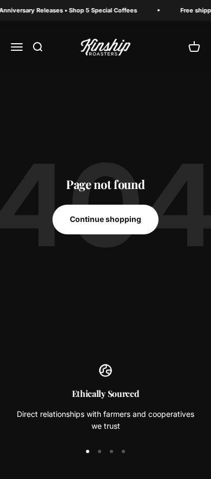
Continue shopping (105, 219)
